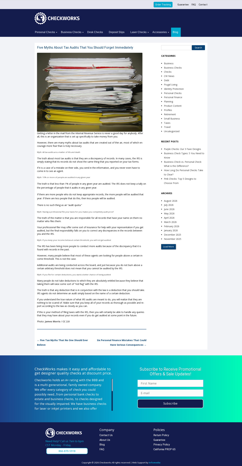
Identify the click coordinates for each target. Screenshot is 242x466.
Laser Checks (138, 32)
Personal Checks (45, 32)
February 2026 (171, 226)
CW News (169, 76)
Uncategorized (171, 131)
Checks (168, 71)
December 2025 (172, 234)
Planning (168, 101)
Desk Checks (95, 32)
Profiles (168, 110)
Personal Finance (173, 97)
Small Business (172, 118)
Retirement (170, 114)
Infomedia (154, 462)
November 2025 (172, 238)
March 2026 (170, 222)
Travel (167, 127)
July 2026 (169, 204)
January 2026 (171, 230)
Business (169, 63)
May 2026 (169, 213)
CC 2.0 (66, 321)
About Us (104, 440)
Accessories (159, 32)
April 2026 (169, 217)
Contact (203, 4)
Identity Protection (174, 88)
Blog (175, 32)
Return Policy (161, 435)
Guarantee (183, 4)
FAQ (194, 4)
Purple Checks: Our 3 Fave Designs (182, 149)
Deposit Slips (116, 32)
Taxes (167, 122)
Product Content (173, 105)
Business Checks (71, 32)
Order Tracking (163, 4)
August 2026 (170, 200)
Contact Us (106, 435)
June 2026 (169, 209)
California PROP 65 (164, 449)
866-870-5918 (67, 451)
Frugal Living (170, 84)
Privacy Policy (161, 444)
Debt (166, 80)
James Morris (52, 321)
